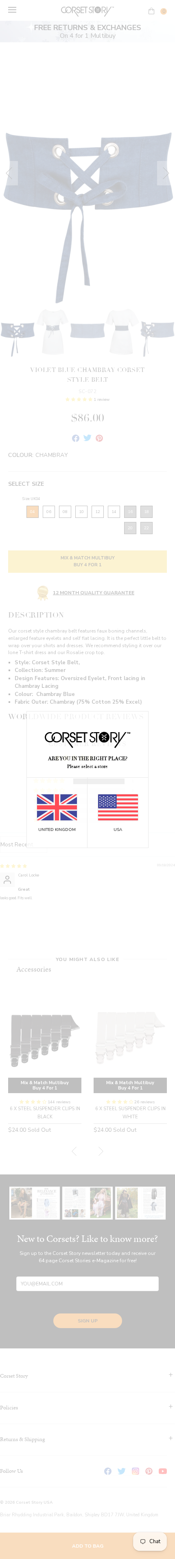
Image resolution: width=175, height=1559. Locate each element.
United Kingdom (57, 830)
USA (118, 830)
